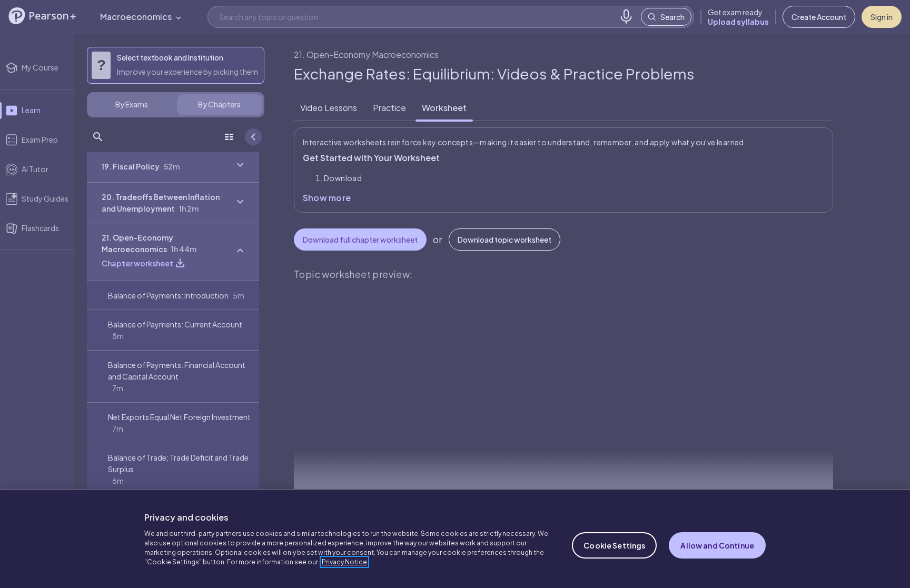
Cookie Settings (614, 545)
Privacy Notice (344, 562)
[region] (455, 538)
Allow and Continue (717, 545)
